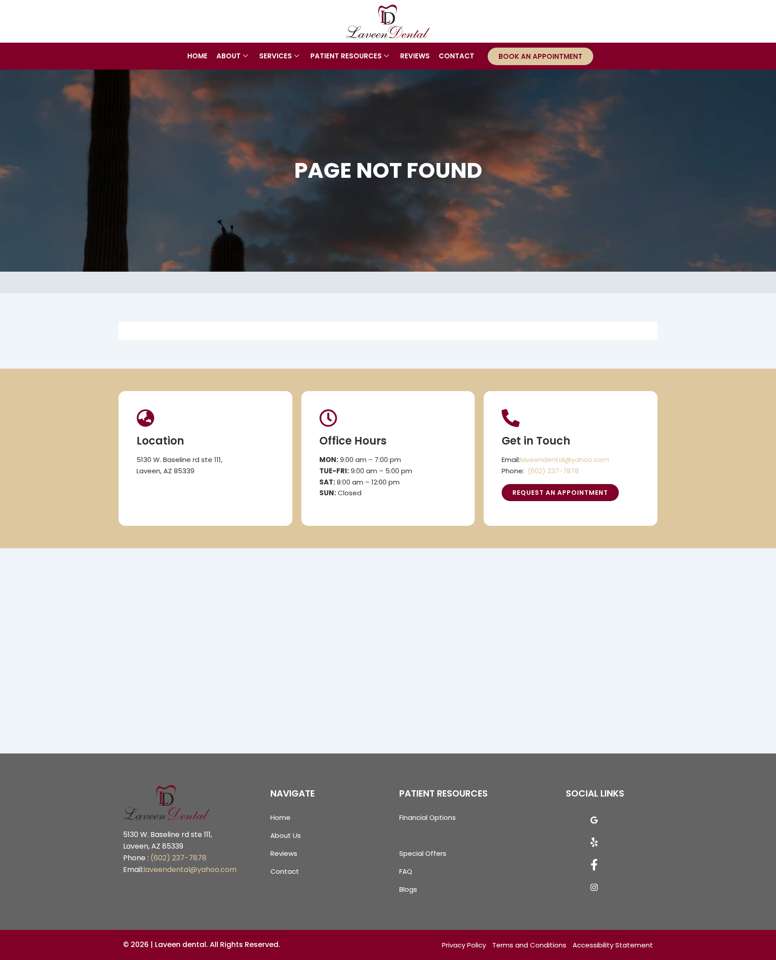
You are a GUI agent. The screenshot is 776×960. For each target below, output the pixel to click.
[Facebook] (594, 867)
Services (275, 56)
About (228, 56)
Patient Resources (346, 56)
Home (197, 56)
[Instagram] (594, 889)
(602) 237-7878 (553, 471)
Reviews (415, 56)
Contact (456, 56)
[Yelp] (594, 845)
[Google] (594, 822)
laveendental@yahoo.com (564, 459)
